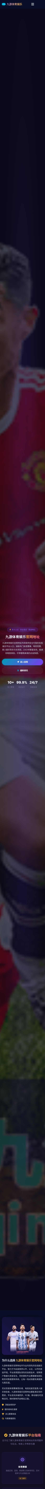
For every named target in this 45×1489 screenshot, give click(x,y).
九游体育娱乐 (14, 4)
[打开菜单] (32, 4)
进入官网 (24, 662)
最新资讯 (24, 670)
